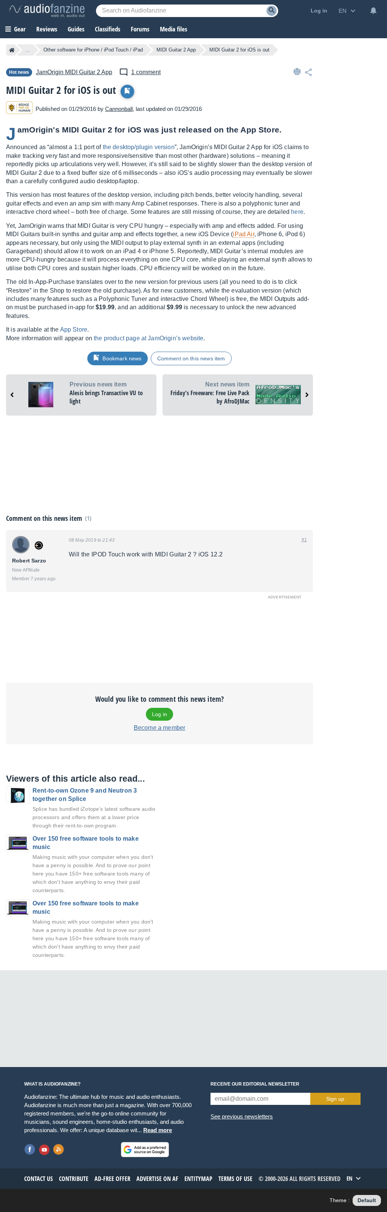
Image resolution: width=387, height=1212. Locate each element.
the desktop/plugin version (139, 147)
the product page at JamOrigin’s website (148, 338)
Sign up (335, 1099)
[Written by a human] (19, 108)
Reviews (46, 29)
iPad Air (243, 234)
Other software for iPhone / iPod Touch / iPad (93, 50)
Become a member (159, 727)
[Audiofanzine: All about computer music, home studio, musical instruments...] (47, 10)
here (297, 212)
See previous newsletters (242, 1116)
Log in (159, 714)
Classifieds (107, 29)
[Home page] (12, 50)
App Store (73, 329)
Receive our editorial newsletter (255, 1084)
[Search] (271, 11)
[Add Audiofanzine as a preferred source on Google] (145, 1149)
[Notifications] (373, 10)
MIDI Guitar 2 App (176, 50)
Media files (173, 29)
